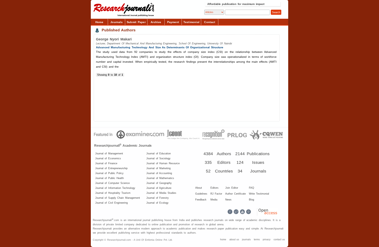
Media (213, 199)
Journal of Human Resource (162, 163)
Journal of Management (109, 153)
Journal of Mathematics (160, 178)
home (223, 239)
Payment (173, 22)
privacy (266, 239)
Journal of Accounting (159, 173)
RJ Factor (216, 193)
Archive (156, 22)
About (198, 187)
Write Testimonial (259, 193)
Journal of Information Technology (115, 187)
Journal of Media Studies (161, 192)
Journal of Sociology (158, 158)
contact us (279, 239)
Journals (116, 22)
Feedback (200, 199)
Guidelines (201, 193)
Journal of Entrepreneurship (111, 168)
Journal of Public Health (109, 178)
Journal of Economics (108, 158)
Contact (209, 22)
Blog (251, 199)
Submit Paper (136, 22)
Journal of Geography (159, 183)
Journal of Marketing (158, 168)
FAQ (251, 187)
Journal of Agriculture (158, 187)
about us (234, 239)
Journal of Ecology (157, 202)
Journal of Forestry (157, 197)
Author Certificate (235, 193)
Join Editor (231, 187)
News (228, 199)
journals (246, 239)
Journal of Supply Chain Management (117, 197)
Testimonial (191, 22)
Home (99, 22)
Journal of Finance (106, 163)
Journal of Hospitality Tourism (112, 192)
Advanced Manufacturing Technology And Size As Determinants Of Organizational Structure (159, 47)
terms (257, 239)
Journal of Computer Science (112, 183)
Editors (214, 187)
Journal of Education (158, 153)
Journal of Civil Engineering (111, 202)
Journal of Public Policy (109, 173)
